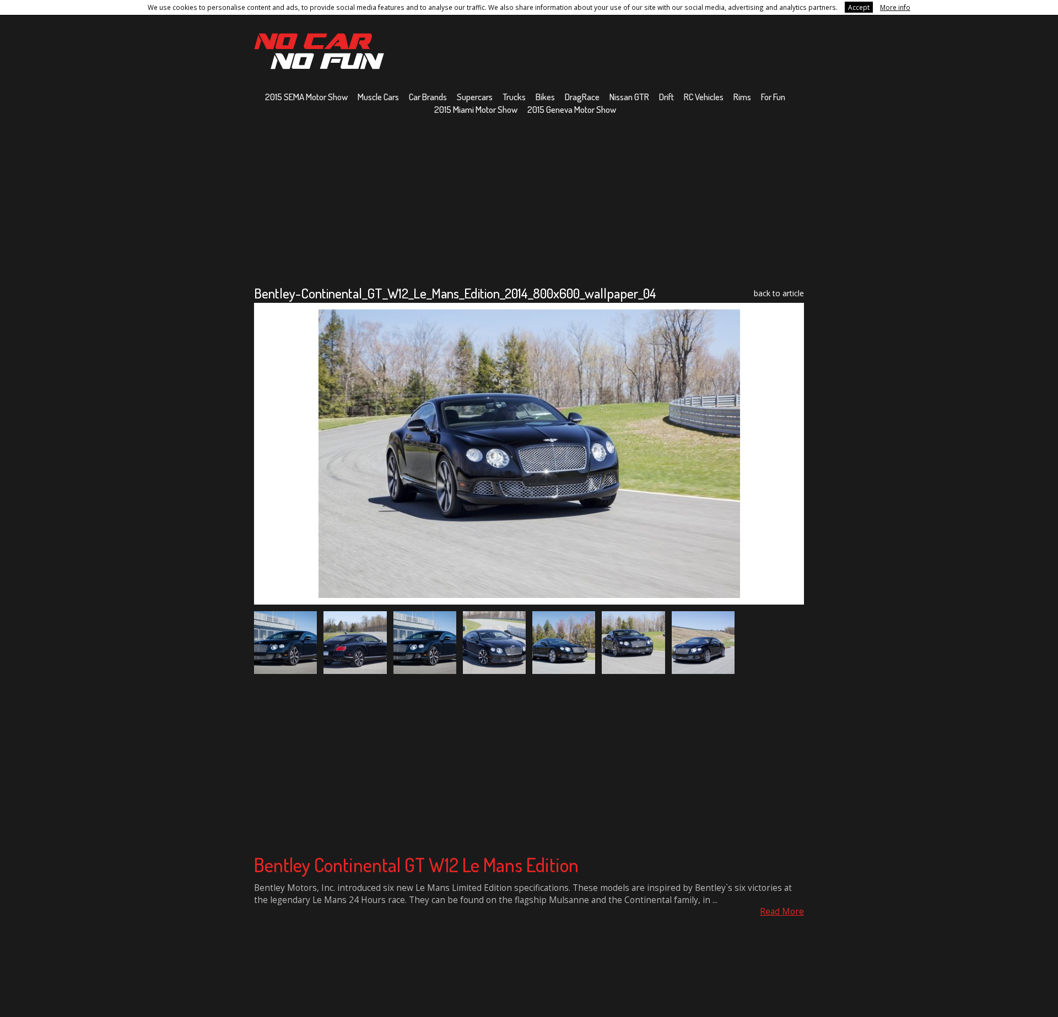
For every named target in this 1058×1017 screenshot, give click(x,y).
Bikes (545, 96)
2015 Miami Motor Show (475, 109)
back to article (779, 293)
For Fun (773, 96)
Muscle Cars (378, 96)
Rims (742, 96)
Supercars (475, 96)
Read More (782, 911)
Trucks (514, 96)
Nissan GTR (629, 96)
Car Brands (428, 96)
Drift (666, 96)
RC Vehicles (704, 96)
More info (895, 7)
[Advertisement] (529, 200)
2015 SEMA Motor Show (306, 96)
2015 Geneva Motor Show (571, 109)
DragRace (582, 96)
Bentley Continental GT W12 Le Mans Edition (416, 864)
